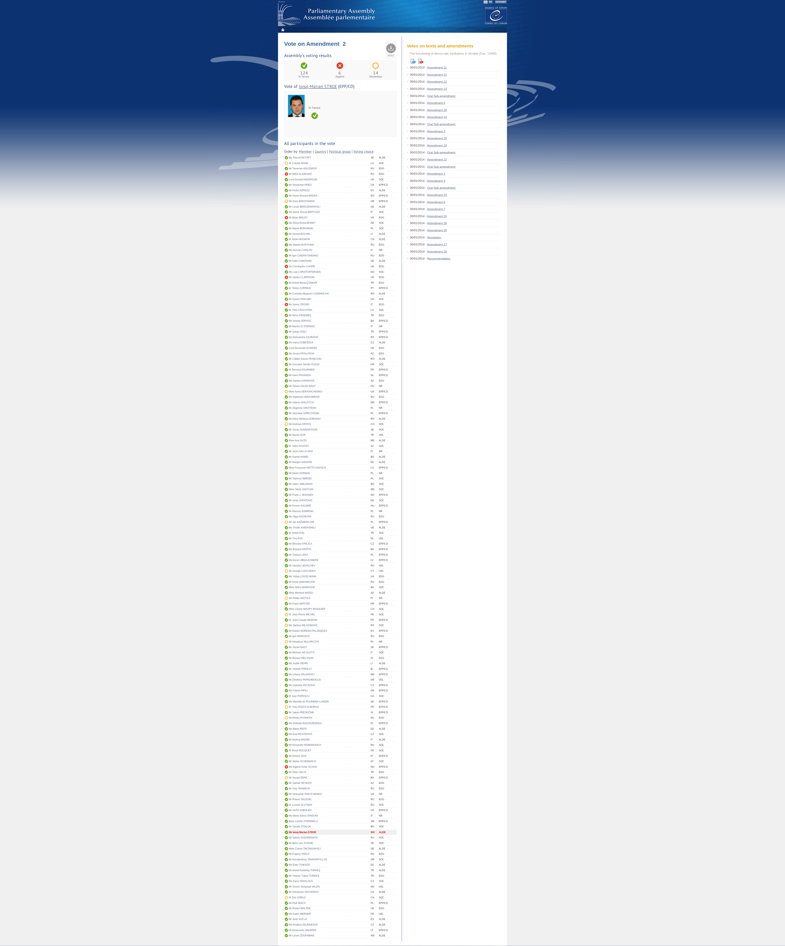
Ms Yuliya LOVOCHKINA (302, 576)
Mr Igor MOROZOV (299, 636)
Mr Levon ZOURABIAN (301, 935)
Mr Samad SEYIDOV (300, 783)
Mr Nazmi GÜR (297, 435)
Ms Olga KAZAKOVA (300, 516)
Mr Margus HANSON (300, 462)
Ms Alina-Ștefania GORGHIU (305, 418)
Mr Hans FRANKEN (300, 375)
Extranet (501, 2)
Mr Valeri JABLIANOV (301, 484)
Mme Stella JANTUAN (301, 489)
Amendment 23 (437, 195)
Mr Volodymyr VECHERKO (303, 892)
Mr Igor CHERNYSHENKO (303, 255)
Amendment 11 (437, 67)
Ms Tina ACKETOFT (300, 157)
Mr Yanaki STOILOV (300, 826)
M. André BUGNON (299, 239)
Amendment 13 (437, 88)
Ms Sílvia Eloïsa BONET (302, 222)
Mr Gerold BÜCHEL (300, 234)
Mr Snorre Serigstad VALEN (304, 886)
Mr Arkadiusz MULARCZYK (304, 641)
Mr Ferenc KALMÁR (300, 505)
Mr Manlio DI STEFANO (302, 326)
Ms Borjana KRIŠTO (300, 549)
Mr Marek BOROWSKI (301, 228)
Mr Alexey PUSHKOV (300, 717)
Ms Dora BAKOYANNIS (302, 201)
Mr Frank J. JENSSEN (301, 494)
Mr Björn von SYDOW (301, 843)
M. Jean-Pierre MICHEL (302, 614)
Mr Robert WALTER (300, 908)
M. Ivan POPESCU (299, 696)
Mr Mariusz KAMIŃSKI (301, 511)
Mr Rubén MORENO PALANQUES (308, 630)
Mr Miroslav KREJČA (300, 543)
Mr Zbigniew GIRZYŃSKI (302, 408)
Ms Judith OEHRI (298, 663)
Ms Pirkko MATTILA (299, 598)
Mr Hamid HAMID (298, 456)
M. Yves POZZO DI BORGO (304, 707)
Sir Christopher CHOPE (302, 266)
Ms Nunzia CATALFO (300, 250)
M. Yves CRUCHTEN (300, 310)
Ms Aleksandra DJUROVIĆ (303, 337)
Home (282, 29)
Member (305, 151)
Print (391, 55)
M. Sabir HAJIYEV (299, 446)
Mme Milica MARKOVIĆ (302, 587)
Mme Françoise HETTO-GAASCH (307, 467)
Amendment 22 (437, 159)
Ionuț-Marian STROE (318, 86)
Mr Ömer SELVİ (297, 772)
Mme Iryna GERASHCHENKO (305, 391)
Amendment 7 (436, 209)
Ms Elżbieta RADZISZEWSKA (305, 723)
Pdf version (420, 61)
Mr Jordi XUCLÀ (298, 919)
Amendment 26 (437, 223)
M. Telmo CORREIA (300, 288)
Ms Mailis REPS (298, 728)
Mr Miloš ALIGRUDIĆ (300, 174)
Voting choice (363, 151)
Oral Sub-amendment (441, 96)
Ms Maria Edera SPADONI (303, 815)
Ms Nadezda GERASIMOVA (304, 396)
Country (320, 151)
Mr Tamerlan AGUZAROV (303, 168)
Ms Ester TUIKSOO (299, 864)
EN (485, 2)
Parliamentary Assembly (327, 14)
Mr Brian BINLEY (298, 217)
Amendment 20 (437, 230)
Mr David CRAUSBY (300, 299)
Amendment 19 (437, 145)
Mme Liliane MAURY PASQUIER (307, 609)
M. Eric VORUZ (297, 897)
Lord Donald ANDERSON (303, 179)
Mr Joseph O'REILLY (300, 668)
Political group (340, 151)
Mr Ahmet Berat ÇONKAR (303, 282)
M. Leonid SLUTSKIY (300, 804)
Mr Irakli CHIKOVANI (300, 261)
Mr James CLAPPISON (301, 277)
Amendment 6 (436, 202)
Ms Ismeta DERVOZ (300, 320)
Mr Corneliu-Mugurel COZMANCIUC (309, 293)
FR (490, 2)
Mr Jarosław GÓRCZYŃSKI (304, 413)
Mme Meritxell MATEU (301, 592)
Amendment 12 (437, 81)
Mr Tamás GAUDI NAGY (302, 386)
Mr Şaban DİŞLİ (297, 331)
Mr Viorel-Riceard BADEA (303, 195)
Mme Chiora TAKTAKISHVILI (305, 848)
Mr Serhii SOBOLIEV (300, 810)
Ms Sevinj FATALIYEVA (301, 353)
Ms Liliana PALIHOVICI (301, 674)
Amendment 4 (436, 180)
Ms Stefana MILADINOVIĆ (303, 625)
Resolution (434, 237)
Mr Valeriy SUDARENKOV (303, 837)
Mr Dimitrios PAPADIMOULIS (305, 679)
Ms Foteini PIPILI (298, 690)
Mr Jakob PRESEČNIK (301, 712)
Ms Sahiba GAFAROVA (301, 380)
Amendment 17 (437, 244)
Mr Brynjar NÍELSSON (301, 658)
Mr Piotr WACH (297, 903)
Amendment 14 (437, 117)
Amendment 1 (436, 173)
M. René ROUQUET (300, 750)
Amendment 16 (437, 251)
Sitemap (281, 2)
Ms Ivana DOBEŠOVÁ (301, 342)
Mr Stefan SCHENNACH (302, 761)
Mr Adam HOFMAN (299, 473)
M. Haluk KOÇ (297, 532)
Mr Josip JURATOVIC (301, 500)
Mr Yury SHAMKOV (299, 788)
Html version (413, 61)
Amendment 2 (436, 102)
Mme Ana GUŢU (298, 440)
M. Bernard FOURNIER (302, 369)
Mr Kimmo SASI (297, 756)
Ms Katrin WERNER (300, 913)
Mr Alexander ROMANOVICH (305, 745)
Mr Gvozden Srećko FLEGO (304, 364)
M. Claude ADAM (298, 163)
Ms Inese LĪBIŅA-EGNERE (303, 560)
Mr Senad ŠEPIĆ (298, 777)
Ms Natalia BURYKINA (301, 244)
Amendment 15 (437, 138)
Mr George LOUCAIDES (302, 571)
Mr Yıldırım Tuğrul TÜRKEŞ (304, 875)
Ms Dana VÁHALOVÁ (301, 881)
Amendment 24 (437, 216)
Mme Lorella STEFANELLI (303, 821)
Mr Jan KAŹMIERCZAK (301, 522)
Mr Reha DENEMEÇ (300, 315)
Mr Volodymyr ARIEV (300, 184)
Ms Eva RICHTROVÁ (300, 734)
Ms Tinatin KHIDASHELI (302, 527)
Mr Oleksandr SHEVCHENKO (305, 794)
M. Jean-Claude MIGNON (303, 620)
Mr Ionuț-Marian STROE (302, 832)
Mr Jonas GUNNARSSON (303, 429)
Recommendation (439, 258)
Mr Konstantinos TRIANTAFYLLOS (308, 859)
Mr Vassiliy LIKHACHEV (302, 565)
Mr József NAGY (298, 647)
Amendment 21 (437, 74)
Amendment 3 (436, 131)
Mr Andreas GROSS (300, 424)
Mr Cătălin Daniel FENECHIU (305, 358)
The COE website (496, 15)
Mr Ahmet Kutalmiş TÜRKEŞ (304, 870)
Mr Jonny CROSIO (299, 304)
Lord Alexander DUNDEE (303, 348)
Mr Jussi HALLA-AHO (301, 451)
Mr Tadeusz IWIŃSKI (300, 478)
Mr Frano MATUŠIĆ (299, 603)
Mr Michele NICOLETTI (301, 652)
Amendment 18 (437, 110)
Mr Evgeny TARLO (299, 854)
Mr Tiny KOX (296, 538)
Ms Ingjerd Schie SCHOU (303, 766)
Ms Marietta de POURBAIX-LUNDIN (309, 701)
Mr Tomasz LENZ (298, 554)
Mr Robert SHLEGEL (300, 799)
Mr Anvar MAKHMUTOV (302, 582)
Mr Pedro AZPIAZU (299, 190)
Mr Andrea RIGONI (299, 739)
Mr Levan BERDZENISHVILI (304, 206)
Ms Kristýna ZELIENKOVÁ (303, 924)
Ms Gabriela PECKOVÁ (302, 685)
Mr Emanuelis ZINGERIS (302, 930)
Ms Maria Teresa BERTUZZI (304, 212)
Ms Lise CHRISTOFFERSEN (305, 272)
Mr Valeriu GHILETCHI (301, 402)
